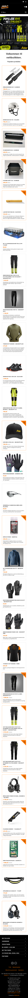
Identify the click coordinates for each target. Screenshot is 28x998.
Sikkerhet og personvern (11, 970)
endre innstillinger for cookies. (14, 992)
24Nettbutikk (16, 995)
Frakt (10, 967)
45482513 (6, 975)
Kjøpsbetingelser (16, 967)
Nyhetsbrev (21, 970)
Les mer (17, 991)
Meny (4, 12)
